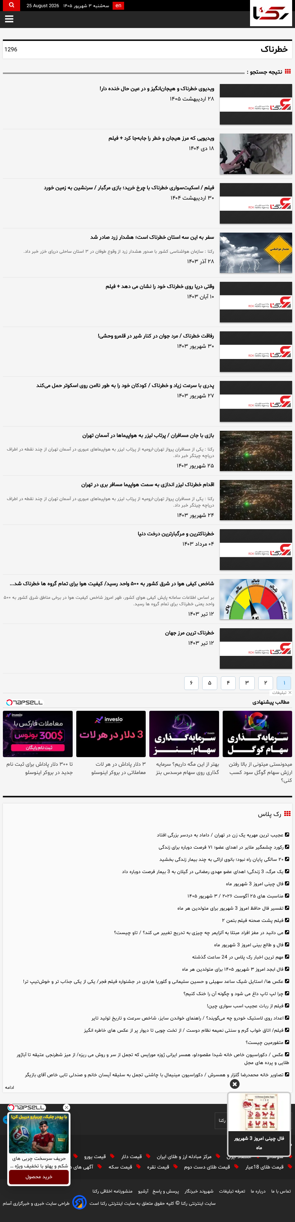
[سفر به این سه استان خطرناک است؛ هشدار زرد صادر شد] (256, 253)
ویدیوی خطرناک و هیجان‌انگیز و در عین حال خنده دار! (157, 89)
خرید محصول (39, 1177)
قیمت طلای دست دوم (207, 1167)
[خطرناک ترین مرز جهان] (256, 648)
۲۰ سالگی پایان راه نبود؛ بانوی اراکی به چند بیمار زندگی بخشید (221, 859)
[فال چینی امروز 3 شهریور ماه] (259, 1112)
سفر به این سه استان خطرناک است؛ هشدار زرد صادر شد (152, 237)
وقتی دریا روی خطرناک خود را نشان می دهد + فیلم (160, 286)
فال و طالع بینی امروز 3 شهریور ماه (248, 945)
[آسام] (79, 1203)
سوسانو (276, 1156)
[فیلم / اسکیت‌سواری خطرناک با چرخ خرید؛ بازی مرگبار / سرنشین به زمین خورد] (256, 203)
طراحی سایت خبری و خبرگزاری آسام (36, 1203)
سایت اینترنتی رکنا (197, 1203)
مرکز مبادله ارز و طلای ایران (185, 1156)
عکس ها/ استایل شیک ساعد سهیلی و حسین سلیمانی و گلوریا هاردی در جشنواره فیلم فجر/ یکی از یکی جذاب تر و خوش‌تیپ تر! (153, 981)
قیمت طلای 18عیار (265, 1167)
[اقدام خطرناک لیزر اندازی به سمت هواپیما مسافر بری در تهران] (256, 500)
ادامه (9, 1088)
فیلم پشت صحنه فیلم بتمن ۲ (252, 920)
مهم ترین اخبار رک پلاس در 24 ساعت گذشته (237, 957)
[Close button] (66, 1107)
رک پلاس (269, 814)
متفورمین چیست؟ (264, 1042)
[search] (11, 5)
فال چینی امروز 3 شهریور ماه (259, 1143)
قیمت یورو (95, 1156)
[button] (9, 19)
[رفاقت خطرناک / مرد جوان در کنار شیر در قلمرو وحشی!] (256, 351)
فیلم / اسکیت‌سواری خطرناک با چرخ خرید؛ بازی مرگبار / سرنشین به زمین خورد (129, 188)
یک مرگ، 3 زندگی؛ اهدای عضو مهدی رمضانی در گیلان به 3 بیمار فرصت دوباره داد (202, 871)
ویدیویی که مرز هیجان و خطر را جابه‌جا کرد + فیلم (161, 138)
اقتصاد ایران (240, 1156)
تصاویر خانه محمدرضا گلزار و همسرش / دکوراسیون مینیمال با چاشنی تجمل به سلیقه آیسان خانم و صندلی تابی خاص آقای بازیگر (154, 1075)
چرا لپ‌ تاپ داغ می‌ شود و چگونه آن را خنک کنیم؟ (233, 993)
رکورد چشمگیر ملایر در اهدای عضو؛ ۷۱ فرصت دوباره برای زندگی (221, 847)
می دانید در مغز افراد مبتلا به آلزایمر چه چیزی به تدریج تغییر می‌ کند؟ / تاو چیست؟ (198, 932)
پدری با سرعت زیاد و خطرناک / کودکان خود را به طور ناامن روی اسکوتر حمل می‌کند (125, 386)
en (118, 6)
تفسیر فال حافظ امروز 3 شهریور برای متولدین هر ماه (230, 908)
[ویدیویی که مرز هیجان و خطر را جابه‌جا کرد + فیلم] (256, 154)
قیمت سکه (121, 1167)
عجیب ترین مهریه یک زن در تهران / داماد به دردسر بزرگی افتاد (220, 835)
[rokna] (271, 13)
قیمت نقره (159, 1167)
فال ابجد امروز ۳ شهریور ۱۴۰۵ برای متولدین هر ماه (232, 969)
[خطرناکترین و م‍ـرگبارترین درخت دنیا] (256, 549)
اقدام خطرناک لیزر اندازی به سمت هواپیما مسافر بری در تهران (147, 485)
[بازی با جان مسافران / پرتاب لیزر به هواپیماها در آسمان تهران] (256, 451)
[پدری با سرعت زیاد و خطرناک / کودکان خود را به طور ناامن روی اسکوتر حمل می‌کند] (256, 401)
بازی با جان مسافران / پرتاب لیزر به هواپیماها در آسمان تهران (148, 435)
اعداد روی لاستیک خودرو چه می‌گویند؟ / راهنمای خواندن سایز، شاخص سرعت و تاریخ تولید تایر (187, 1018)
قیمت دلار (132, 1156)
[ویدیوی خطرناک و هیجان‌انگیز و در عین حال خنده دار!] (256, 104)
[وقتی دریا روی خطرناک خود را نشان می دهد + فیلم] (256, 302)
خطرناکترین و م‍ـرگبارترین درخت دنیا (176, 534)
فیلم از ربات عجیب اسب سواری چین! (245, 1006)
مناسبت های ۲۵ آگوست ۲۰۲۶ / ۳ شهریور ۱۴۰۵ (235, 896)
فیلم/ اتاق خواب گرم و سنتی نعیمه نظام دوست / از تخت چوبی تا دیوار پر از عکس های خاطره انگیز (183, 1030)
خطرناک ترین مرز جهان (189, 633)
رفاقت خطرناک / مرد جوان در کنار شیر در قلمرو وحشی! (156, 336)
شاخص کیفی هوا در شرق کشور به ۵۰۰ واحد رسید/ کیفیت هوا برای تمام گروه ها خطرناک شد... (112, 584)
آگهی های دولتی (77, 1167)
